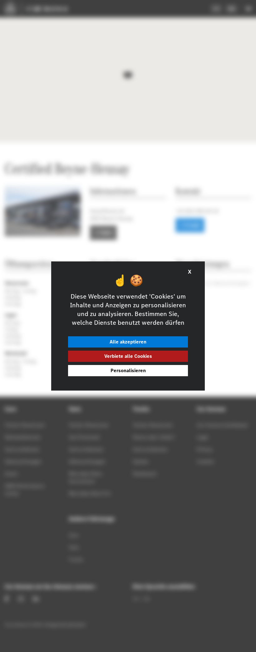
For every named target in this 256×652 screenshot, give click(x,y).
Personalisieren (128, 370)
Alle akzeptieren (128, 341)
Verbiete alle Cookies (128, 356)
